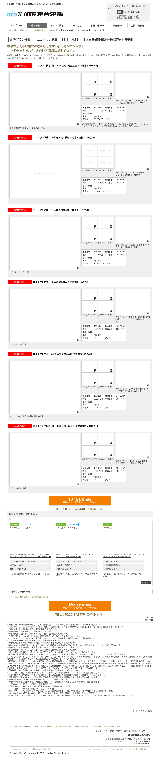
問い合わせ (80, 500)
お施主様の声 (97, 25)
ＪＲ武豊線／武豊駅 (40, 597)
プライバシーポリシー (91, 749)
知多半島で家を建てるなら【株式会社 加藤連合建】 (31, 749)
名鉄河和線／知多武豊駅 (19, 597)
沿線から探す (46, 726)
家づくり (77, 25)
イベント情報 (57, 25)
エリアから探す (59, 726)
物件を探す (36, 25)
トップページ (16, 25)
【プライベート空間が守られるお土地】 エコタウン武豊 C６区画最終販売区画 (123, 555)
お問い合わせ (137, 25)
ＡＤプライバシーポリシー (116, 749)
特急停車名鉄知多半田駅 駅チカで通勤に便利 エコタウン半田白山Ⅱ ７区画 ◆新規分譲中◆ (30, 555)
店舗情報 (117, 25)
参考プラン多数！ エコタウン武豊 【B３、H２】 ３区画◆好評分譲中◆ (76, 555)
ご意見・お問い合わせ (141, 749)
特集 (70, 726)
